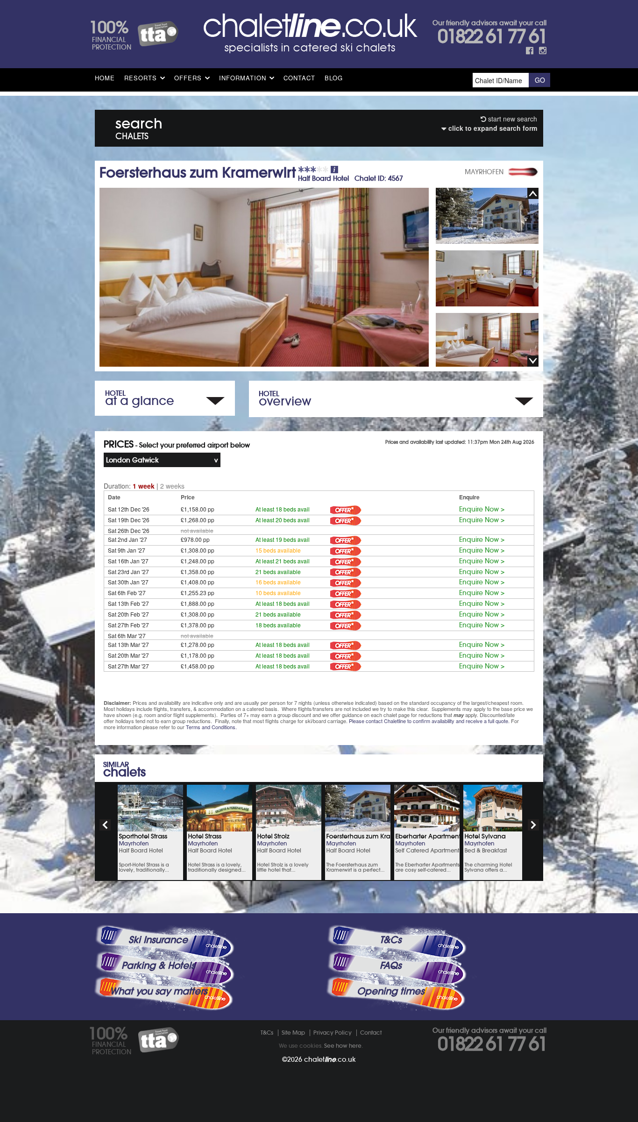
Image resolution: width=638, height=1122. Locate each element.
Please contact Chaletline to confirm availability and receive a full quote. (429, 720)
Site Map (293, 1032)
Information (242, 77)
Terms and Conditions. (211, 727)
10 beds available (278, 593)
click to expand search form (492, 128)
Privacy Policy (332, 1032)
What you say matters (158, 991)
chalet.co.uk (330, 1059)
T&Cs (390, 940)
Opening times (390, 991)
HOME (105, 77)
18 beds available (278, 625)
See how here (343, 1045)
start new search (511, 118)
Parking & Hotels (158, 965)
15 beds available (278, 550)
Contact (299, 77)
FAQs (390, 965)
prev (105, 825)
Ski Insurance (158, 940)
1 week (144, 485)
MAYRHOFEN (484, 172)
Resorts (140, 77)
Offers (188, 77)
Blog (334, 77)
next (533, 825)
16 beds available (278, 582)
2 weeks (172, 485)
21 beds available (278, 571)
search (139, 127)
